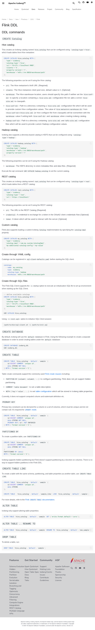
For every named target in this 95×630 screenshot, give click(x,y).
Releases (41, 9)
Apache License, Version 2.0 (65, 625)
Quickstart (25, 9)
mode (30, 410)
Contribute (44, 577)
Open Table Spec (32, 572)
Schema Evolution (16, 566)
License (58, 580)
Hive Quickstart (31, 569)
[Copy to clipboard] (90, 58)
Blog (67, 9)
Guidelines (44, 580)
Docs (33, 9)
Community (59, 9)
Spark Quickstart (31, 566)
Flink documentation (39, 500)
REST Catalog (15, 608)
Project (49, 9)
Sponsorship (60, 575)
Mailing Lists (45, 569)
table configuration (44, 391)
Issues (42, 575)
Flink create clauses (53, 374)
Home (16, 9)
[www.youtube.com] (87, 3)
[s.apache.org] (92, 3)
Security (58, 577)
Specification (76, 9)
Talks (27, 580)
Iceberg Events (46, 572)
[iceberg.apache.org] (79, 3)
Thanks (58, 572)
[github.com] (83, 3)
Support (43, 566)
